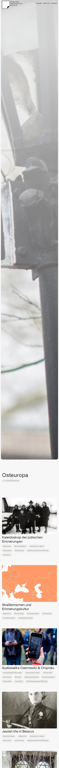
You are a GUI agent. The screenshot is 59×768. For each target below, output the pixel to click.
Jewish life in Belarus (18, 731)
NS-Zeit (18, 677)
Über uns (46, 3)
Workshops (19, 613)
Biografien (7, 681)
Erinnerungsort (48, 677)
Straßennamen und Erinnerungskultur (16, 607)
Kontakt (54, 3)
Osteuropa (19, 550)
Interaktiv (7, 555)
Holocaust (7, 550)
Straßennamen (9, 618)
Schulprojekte (20, 546)
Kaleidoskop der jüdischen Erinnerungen (22, 539)
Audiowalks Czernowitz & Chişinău (28, 668)
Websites (7, 546)
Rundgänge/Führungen (12, 673)
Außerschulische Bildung (37, 550)
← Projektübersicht (11, 481)
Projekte (39, 3)
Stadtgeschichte (26, 618)
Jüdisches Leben (36, 546)
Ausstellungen (9, 736)
